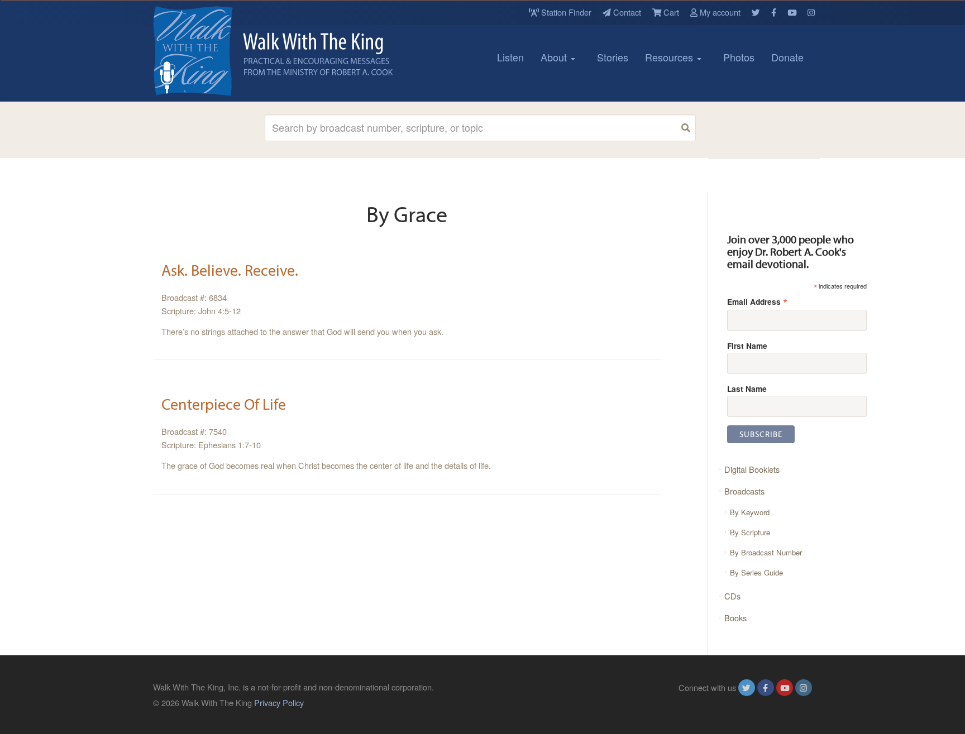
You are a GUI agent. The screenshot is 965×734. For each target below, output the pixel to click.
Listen (510, 57)
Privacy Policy (279, 702)
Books (735, 617)
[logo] (203, 51)
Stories (612, 57)
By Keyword (750, 512)
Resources (670, 57)
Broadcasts (744, 491)
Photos (738, 57)
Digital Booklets (752, 469)
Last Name (747, 388)
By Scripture (750, 532)
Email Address (757, 301)
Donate (787, 57)
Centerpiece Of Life (223, 404)
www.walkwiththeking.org (767, 702)
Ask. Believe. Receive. (229, 270)
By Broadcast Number (766, 552)
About (555, 57)
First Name (747, 345)
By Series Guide (756, 572)
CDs (732, 596)
